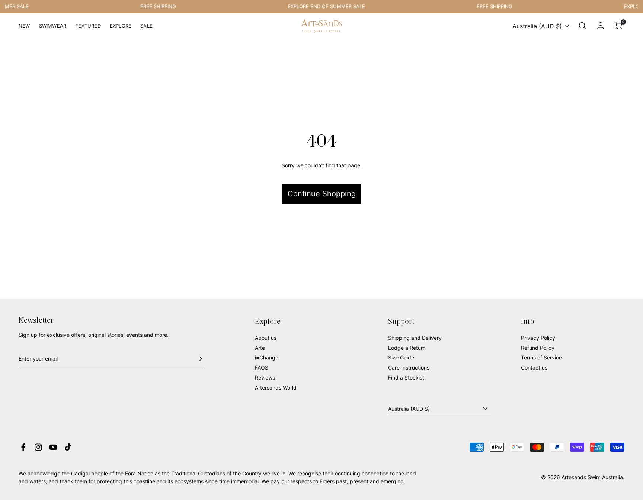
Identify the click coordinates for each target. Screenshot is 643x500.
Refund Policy (537, 348)
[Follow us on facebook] (23, 447)
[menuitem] (24, 28)
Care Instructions (408, 367)
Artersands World (276, 387)
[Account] (601, 26)
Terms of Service (541, 357)
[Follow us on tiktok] (68, 447)
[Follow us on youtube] (53, 447)
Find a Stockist (406, 377)
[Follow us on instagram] (38, 447)
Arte (260, 348)
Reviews (265, 377)
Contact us (534, 367)
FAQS (261, 367)
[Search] (583, 26)
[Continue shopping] (321, 168)
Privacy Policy (538, 338)
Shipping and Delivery (415, 338)
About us (265, 338)
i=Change (266, 357)
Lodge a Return (407, 348)
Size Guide (401, 357)
